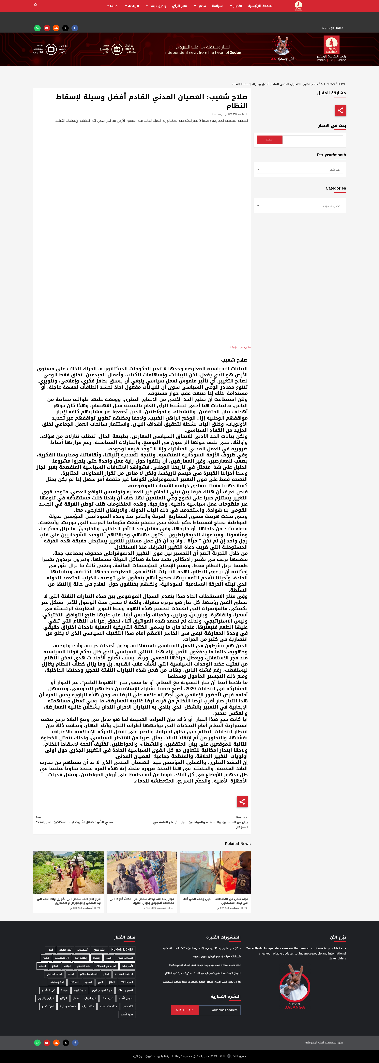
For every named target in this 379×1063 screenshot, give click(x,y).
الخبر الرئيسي (84, 966)
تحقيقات (75, 982)
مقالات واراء (88, 1006)
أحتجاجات (82, 950)
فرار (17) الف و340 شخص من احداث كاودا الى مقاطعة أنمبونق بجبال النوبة (142, 901)
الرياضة (133, 6)
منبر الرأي (179, 6)
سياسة (217, 6)
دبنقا (114, 6)
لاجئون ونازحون (46, 998)
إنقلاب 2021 (81, 958)
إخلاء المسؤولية (314, 1042)
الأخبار (237, 6)
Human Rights (122, 950)
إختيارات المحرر (125, 958)
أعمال (50, 950)
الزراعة (67, 966)
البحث (269, 139)
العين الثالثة (127, 982)
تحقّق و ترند (57, 982)
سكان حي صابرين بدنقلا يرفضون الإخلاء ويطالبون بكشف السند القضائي (202, 948)
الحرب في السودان (106, 966)
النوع (100, 982)
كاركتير (63, 998)
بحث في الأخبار (332, 125)
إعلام (109, 958)
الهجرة (88, 982)
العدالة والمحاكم (89, 974)
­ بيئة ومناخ (99, 950)
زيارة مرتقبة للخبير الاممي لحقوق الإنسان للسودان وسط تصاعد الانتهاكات (202, 982)
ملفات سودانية (68, 1006)
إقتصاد (96, 958)
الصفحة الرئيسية (261, 6)
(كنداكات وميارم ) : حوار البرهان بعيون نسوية (217, 957)
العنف (71, 974)
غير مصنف (107, 998)
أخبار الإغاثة (65, 950)
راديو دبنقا (158, 6)
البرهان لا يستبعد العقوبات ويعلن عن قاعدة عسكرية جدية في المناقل (203, 973)
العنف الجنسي (54, 974)
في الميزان (90, 998)
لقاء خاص (128, 1006)
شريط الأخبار (48, 990)
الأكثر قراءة (127, 966)
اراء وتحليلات (62, 958)
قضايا (201, 6)
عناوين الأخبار (126, 998)
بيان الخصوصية (334, 1042)
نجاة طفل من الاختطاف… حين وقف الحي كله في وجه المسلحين (215, 901)
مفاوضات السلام (108, 1006)
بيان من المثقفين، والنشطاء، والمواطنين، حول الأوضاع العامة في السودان (200, 822)
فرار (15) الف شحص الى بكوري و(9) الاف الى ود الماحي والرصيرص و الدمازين (69, 901)
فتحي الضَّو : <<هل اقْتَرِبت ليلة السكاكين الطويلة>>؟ (74, 820)
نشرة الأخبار (48, 1006)
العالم (106, 974)
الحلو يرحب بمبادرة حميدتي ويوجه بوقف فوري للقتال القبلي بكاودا (205, 965)
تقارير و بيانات (125, 990)
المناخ (112, 982)
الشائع (55, 966)
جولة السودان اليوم (102, 990)
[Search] (35, 5)
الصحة (42, 966)
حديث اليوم (80, 990)
